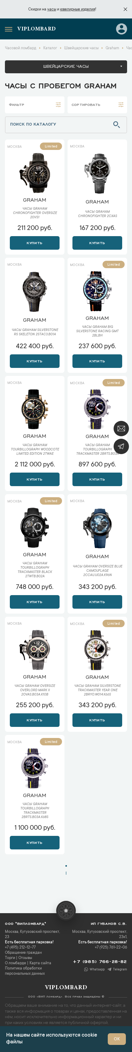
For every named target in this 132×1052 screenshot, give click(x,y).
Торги (10, 958)
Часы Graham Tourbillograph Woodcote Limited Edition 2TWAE (35, 450)
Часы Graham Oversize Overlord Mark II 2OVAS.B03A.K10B (34, 690)
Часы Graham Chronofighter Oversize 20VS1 (35, 213)
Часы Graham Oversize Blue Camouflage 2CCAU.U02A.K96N (97, 571)
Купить (34, 242)
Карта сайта (40, 963)
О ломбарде (15, 963)
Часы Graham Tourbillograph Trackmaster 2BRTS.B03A (97, 450)
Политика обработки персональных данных (25, 971)
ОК (117, 1039)
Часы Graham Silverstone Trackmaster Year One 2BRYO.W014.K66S (97, 690)
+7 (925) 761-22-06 (111, 947)
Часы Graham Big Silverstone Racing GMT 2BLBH (97, 331)
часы (51, 9)
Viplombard (36, 29)
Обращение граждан (23, 953)
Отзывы (25, 958)
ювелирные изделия (77, 9)
